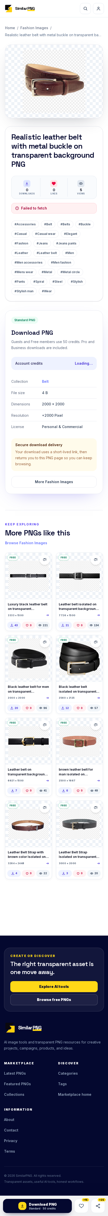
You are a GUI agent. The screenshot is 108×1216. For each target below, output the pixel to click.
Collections (14, 1094)
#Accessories (25, 224)
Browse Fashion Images (26, 543)
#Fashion (21, 243)
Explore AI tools (54, 986)
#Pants (20, 281)
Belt (45, 381)
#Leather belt (47, 253)
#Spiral (38, 281)
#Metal (47, 272)
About (9, 1119)
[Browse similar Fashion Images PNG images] (45, 560)
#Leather (21, 253)
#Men (69, 253)
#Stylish (77, 281)
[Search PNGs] (85, 8)
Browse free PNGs (54, 999)
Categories (68, 1073)
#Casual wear (45, 234)
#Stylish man (24, 291)
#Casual (21, 234)
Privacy (10, 1141)
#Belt (48, 224)
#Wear (47, 291)
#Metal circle (70, 272)
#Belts (65, 224)
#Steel (57, 281)
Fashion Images (34, 28)
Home (10, 28)
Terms (9, 1151)
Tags (62, 1084)
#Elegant (70, 234)
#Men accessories (28, 262)
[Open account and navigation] (98, 8)
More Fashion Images (54, 482)
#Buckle (85, 224)
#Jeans (42, 243)
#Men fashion (61, 262)
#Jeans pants (66, 243)
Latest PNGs (15, 1073)
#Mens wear (24, 272)
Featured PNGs (17, 1084)
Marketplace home (74, 1094)
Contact (11, 1130)
